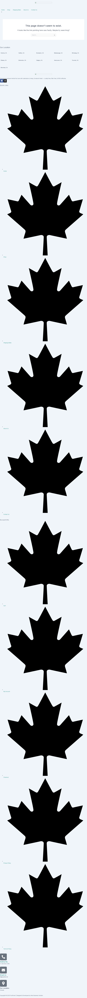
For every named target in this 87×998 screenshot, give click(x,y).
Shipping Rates (17, 10)
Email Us (3, 975)
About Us (26, 10)
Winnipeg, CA (75, 53)
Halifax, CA (21, 53)
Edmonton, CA (22, 60)
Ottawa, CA (4, 60)
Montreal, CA (4, 67)
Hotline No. (4, 962)
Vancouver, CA (58, 60)
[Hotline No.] (3, 957)
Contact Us (34, 10)
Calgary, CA (39, 60)
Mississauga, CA (58, 53)
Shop (8, 10)
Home (3, 10)
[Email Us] (3, 970)
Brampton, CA (40, 53)
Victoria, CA (4, 53)
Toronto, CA (75, 60)
